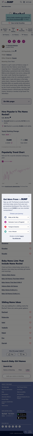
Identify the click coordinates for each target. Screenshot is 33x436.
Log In (22, 236)
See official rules (17, 238)
